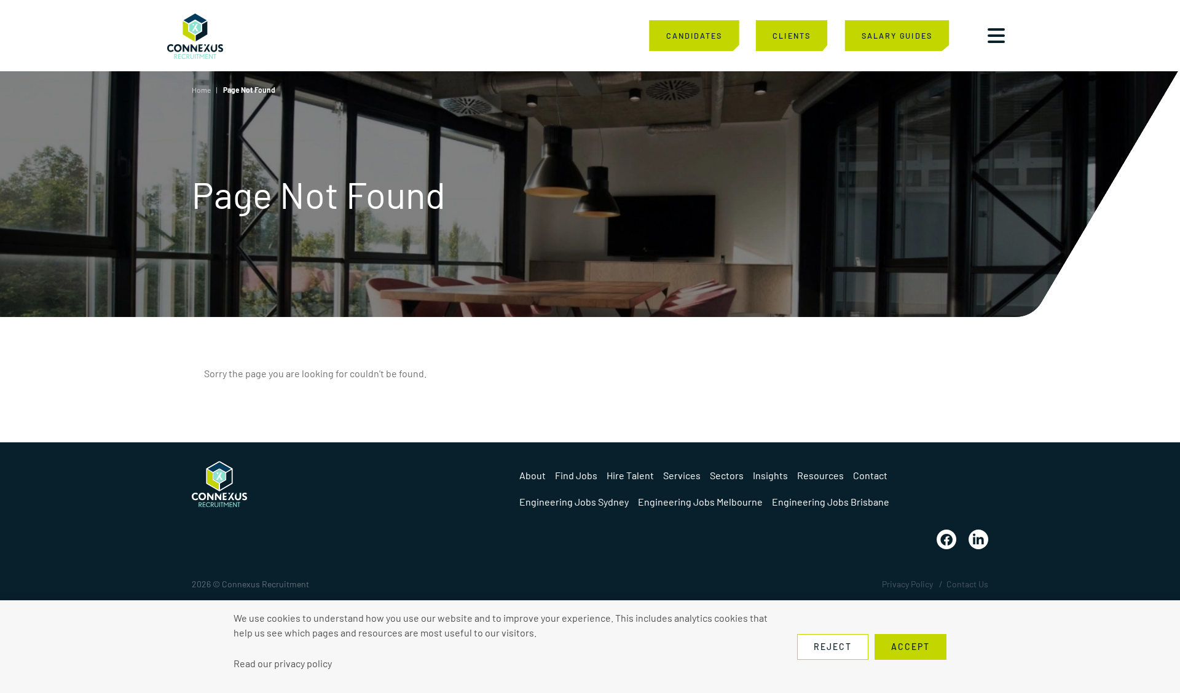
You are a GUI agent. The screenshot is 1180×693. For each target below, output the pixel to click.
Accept (910, 646)
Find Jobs (576, 475)
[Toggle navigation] (996, 35)
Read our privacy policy (283, 663)
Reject (833, 646)
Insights (770, 475)
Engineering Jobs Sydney (574, 501)
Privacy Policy (907, 584)
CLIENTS (791, 35)
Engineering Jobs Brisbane (830, 501)
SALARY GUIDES (897, 35)
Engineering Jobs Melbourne (700, 501)
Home (201, 89)
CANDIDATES (694, 35)
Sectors (727, 475)
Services (682, 475)
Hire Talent (630, 475)
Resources (820, 475)
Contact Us (967, 584)
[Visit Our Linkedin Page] (978, 539)
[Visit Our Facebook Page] (946, 539)
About (532, 475)
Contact (870, 475)
